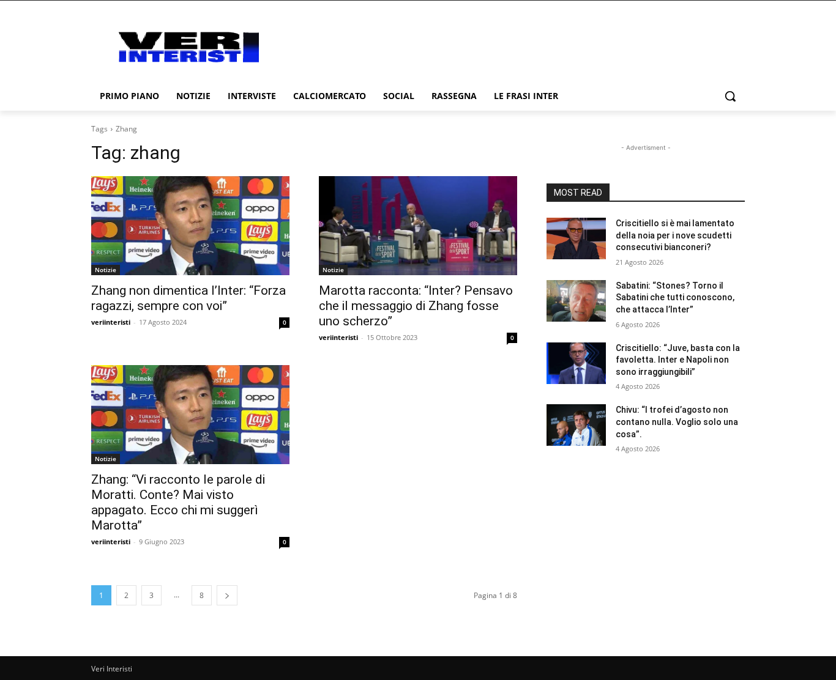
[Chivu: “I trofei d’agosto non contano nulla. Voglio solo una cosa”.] (576, 425)
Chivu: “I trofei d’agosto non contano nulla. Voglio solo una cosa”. (677, 421)
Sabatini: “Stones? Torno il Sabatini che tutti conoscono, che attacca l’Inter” (675, 297)
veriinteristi (110, 322)
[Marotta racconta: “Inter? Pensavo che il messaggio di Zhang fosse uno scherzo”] (418, 225)
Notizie (105, 269)
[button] (730, 96)
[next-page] (227, 595)
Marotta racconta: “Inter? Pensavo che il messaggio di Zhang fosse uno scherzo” (416, 305)
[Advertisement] (516, 45)
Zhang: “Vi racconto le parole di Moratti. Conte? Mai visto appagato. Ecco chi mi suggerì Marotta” (178, 502)
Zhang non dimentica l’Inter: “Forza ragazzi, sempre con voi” (188, 298)
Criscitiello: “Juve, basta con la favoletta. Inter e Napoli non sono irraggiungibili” (678, 360)
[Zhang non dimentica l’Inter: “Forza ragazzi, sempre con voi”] (190, 225)
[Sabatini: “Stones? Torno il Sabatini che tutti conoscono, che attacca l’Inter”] (576, 301)
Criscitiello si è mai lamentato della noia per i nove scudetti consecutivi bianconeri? (675, 235)
